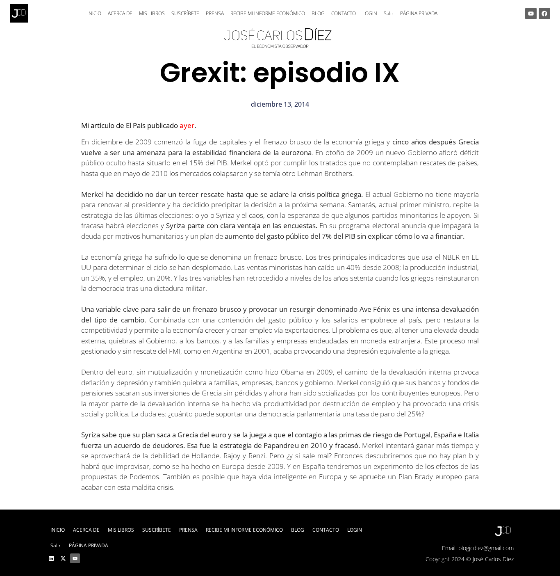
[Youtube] (531, 13)
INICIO (94, 13)
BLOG (318, 13)
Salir (389, 13)
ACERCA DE (120, 13)
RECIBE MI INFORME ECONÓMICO (267, 13)
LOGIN (369, 13)
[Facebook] (544, 13)
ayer (187, 125)
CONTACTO (343, 13)
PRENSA (215, 13)
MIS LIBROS (152, 13)
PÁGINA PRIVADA (418, 13)
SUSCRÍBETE (185, 13)
